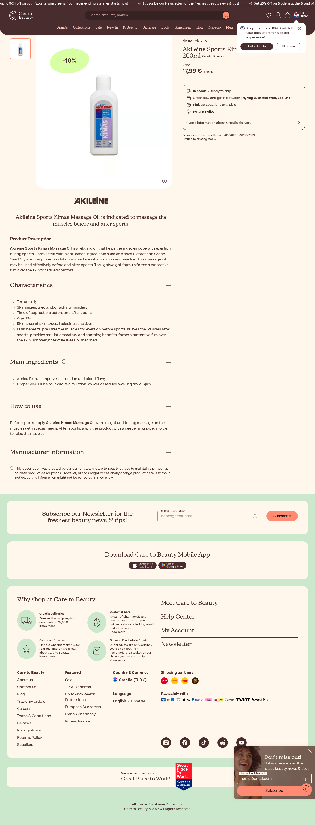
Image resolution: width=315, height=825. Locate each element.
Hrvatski (138, 701)
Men (229, 27)
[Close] (309, 750)
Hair (199, 27)
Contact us (26, 687)
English (119, 701)
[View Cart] (287, 15)
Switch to (257, 46)
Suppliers (25, 744)
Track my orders (31, 701)
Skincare (149, 27)
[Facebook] (185, 742)
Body (165, 27)
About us (25, 680)
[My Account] (278, 15)
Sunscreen (183, 27)
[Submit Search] (226, 15)
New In (112, 27)
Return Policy (204, 111)
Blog (21, 694)
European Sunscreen (83, 707)
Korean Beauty (77, 721)
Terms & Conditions (34, 716)
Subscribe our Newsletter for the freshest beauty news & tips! (190, 3)
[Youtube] (241, 742)
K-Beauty (130, 27)
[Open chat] (306, 788)
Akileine (194, 50)
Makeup (214, 27)
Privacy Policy (29, 730)
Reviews (24, 723)
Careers (24, 708)
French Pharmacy (80, 714)
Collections (81, 27)
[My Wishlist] (268, 15)
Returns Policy (29, 737)
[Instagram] (166, 742)
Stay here (288, 46)
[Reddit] (223, 742)
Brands (62, 27)
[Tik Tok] (204, 742)
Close (299, 28)
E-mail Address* (173, 511)
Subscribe (282, 516)
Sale (98, 27)
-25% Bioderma (78, 687)
